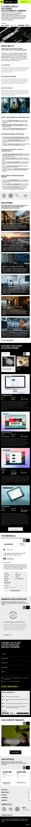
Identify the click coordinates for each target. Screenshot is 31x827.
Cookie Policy (15, 820)
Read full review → (15, 590)
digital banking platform (14, 120)
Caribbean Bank (6, 395)
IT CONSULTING (5, 65)
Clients (4, 795)
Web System (24, 472)
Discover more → (15, 752)
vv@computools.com (21, 782)
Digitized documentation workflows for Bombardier (12, 124)
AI (11, 151)
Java (10, 587)
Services (4, 789)
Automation (5, 151)
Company (4, 797)
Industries (5, 792)
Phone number (4, 667)
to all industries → (7, 340)
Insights (4, 800)
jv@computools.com (7, 782)
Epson (3, 469)
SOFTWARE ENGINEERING (8, 76)
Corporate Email (4, 658)
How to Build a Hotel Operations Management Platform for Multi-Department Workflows (15, 742)
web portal (14, 143)
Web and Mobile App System (25, 511)
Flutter (6, 587)
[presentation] (24, 540)
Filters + (6, 353)
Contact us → (24, 1)
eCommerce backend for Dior (17, 128)
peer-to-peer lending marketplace (12, 186)
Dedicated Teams (6, 88)
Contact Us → (6, 804)
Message (3, 671)
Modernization (24, 117)
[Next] (28, 353)
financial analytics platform (20, 168)
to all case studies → (15, 529)
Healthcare (7, 582)
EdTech (13, 436)
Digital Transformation (9, 117)
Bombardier (5, 506)
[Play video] (15, 105)
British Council (6, 432)
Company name (4, 662)
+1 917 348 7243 (6, 783)
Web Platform (24, 399)
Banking (13, 399)
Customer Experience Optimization (12, 134)
